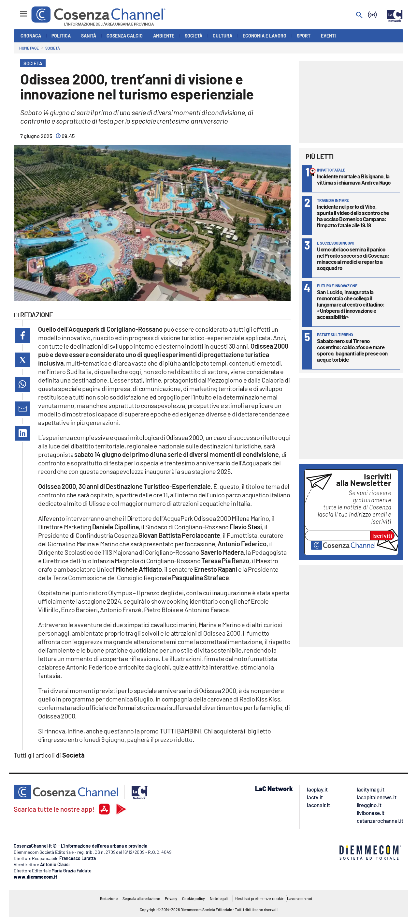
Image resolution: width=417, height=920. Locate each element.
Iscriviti (382, 535)
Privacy (171, 898)
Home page (29, 48)
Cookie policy (193, 898)
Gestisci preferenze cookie (259, 898)
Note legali (219, 898)
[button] (22, 335)
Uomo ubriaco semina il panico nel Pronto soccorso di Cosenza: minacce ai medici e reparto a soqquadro (353, 258)
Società (52, 48)
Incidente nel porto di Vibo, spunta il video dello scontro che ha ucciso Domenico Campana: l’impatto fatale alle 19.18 (353, 215)
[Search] (359, 15)
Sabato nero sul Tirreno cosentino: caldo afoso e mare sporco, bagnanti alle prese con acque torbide (352, 350)
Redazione (109, 898)
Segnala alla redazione (141, 898)
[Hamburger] (17, 11)
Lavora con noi (299, 898)
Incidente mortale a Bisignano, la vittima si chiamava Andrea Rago (354, 179)
